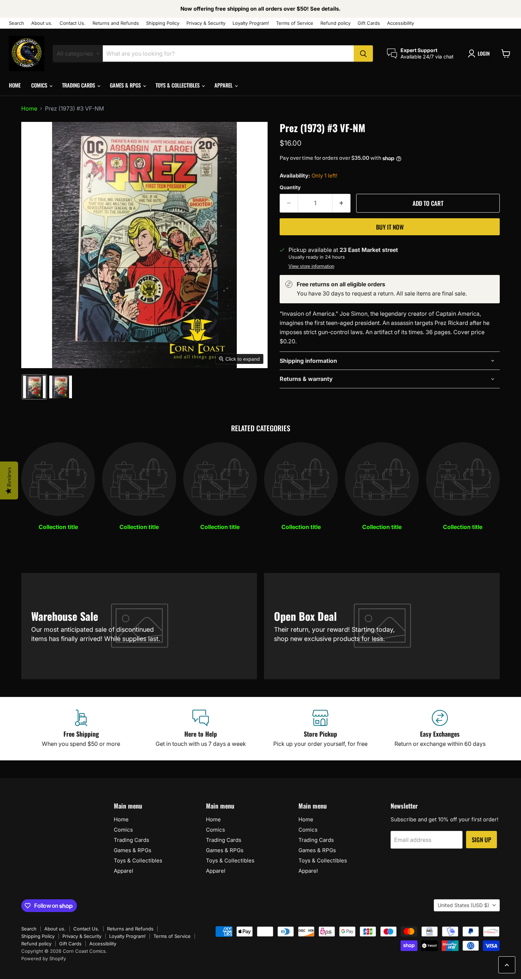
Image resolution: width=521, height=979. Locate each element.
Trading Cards (79, 85)
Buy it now (390, 227)
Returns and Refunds (116, 23)
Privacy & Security (205, 23)
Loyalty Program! (251, 23)
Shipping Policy (162, 23)
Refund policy (335, 23)
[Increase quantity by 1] (341, 203)
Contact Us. (72, 23)
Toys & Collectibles (178, 85)
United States (463, 905)
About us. (41, 23)
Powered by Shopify (43, 958)
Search (16, 23)
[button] (480, 53)
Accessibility (400, 23)
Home (15, 85)
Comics (40, 85)
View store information (311, 266)
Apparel (224, 85)
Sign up (481, 839)
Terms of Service (294, 23)
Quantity (290, 187)
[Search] (363, 53)
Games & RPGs (126, 85)
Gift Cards (369, 23)
